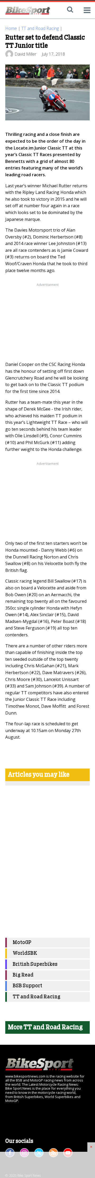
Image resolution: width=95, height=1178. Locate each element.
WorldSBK (25, 953)
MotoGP (22, 942)
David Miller (25, 54)
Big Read (23, 975)
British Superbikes (35, 964)
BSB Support (27, 985)
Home (11, 28)
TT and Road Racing (40, 28)
